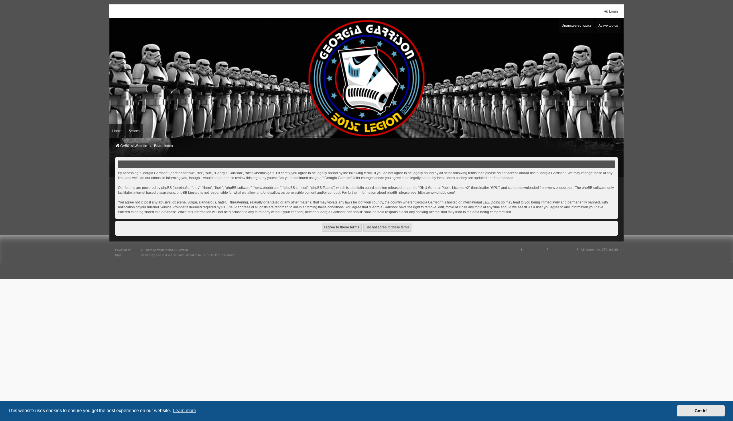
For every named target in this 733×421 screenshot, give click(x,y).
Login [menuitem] (613, 11)
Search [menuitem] (134, 131)
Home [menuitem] (117, 131)
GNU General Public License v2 (444, 188)
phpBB (136, 249)
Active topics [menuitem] (608, 26)
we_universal (131, 254)
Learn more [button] (184, 410)
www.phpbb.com (560, 188)
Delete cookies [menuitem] (562, 250)
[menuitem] (120, 260)
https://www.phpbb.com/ (436, 193)
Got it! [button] (701, 410)
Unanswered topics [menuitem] (576, 26)
